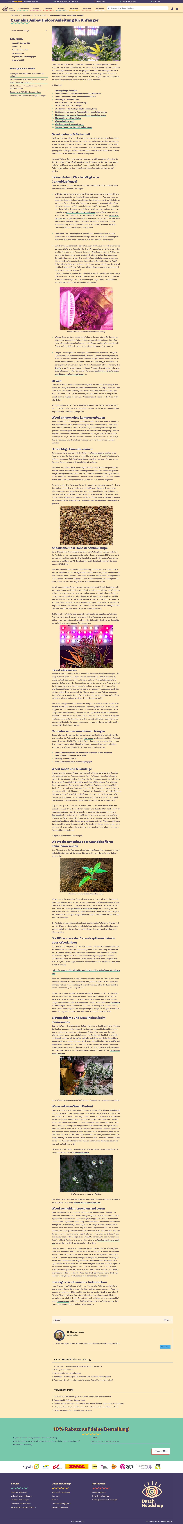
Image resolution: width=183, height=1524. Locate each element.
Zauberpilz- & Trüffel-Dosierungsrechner (25, 92)
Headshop (61, 9)
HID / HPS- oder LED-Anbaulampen (80, 212)
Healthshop (87, 9)
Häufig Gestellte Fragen (20, 1500)
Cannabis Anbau (40, 15)
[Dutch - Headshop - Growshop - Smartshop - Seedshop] (8, 8)
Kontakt (55, 1500)
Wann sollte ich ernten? (64, 121)
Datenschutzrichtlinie (60, 1507)
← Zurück (57, 1320)
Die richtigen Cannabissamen (67, 100)
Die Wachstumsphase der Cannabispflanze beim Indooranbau (80, 115)
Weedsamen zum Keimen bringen (68, 106)
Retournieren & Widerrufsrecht (23, 1507)
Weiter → (168, 1320)
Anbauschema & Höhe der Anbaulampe (71, 103)
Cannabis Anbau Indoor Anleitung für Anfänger (66, 15)
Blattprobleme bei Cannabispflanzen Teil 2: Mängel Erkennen (26, 87)
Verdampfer (18, 53)
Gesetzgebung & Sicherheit (66, 90)
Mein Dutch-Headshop (61, 1492)
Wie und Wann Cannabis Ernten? (87, 1202)
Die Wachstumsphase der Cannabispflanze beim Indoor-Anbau (81, 112)
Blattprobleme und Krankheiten (68, 118)
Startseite (14, 15)
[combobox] (29, 30)
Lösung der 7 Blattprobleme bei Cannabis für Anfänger (27, 75)
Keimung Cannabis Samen (65, 759)
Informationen (26, 15)
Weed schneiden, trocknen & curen (69, 124)
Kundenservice (63, 1301)
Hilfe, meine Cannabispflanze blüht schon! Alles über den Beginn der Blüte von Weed (86, 1407)
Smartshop (74, 9)
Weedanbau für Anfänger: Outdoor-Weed (69, 1400)
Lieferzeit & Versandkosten (22, 1496)
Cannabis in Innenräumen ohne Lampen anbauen (75, 96)
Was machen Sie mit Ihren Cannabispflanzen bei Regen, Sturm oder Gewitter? (83, 1380)
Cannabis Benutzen (21, 43)
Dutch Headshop (77, 1521)
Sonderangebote (99, 1492)
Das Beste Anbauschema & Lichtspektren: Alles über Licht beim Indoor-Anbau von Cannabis (89, 1403)
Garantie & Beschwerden (21, 1504)
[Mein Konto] (172, 8)
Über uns (56, 1496)
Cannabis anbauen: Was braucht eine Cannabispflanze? (78, 93)
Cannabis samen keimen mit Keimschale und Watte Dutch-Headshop (83, 753)
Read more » (165, 1347)
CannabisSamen (23, 9)
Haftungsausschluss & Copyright (105, 1500)
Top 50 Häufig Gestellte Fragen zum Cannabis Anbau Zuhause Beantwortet (82, 1397)
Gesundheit (18, 60)
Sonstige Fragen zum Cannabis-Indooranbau (73, 127)
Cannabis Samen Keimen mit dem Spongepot (73, 762)
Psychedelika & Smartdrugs (24, 57)
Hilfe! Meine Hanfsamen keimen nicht (70, 756)
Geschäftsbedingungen (61, 1504)
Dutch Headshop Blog (101, 1496)
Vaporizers (48, 9)
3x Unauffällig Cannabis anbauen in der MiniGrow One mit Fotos (78, 1366)
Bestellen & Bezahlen (19, 1492)
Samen (16, 46)
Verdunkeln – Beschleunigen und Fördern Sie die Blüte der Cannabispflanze (82, 1377)
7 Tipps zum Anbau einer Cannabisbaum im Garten (73, 1410)
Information (100, 9)
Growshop (35, 9)
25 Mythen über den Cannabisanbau (67, 1373)
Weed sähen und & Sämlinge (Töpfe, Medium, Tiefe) (76, 109)
